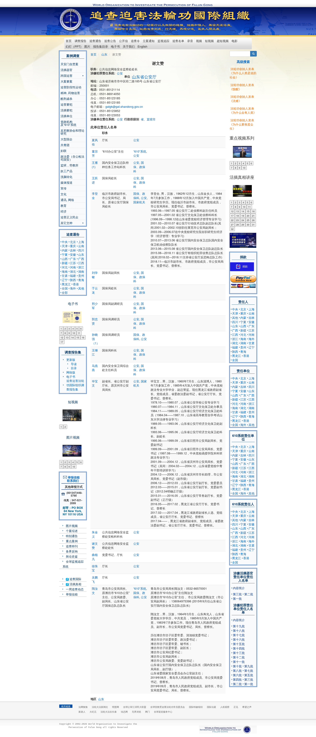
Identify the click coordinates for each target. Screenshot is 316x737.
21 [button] (253, 215)
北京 (73, 242)
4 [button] (73, 328)
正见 (236, 706)
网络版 (70, 372)
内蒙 (65, 250)
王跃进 (95, 180)
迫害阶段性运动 (71, 87)
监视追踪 (163, 41)
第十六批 (239, 639)
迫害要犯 (66, 104)
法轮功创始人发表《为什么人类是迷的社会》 (243, 73)
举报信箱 (72, 594)
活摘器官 (66, 70)
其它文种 (66, 223)
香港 (76, 284)
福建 (73, 275)
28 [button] (237, 224)
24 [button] (242, 220)
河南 (73, 267)
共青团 (65, 145)
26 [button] (253, 220)
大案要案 (66, 81)
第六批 (237, 675)
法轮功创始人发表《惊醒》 (242, 87)
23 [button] (237, 220)
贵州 (81, 275)
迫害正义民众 (69, 217)
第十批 (237, 666)
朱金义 (95, 534)
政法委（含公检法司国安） (72, 157)
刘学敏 (95, 274)
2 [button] (65, 328)
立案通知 (149, 41)
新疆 (65, 263)
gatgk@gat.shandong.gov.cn (124, 106)
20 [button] (248, 215)
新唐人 (82, 711)
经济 (63, 211)
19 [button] (242, 215)
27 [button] (232, 224)
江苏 (73, 263)
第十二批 (239, 657)
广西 (81, 259)
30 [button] (248, 224)
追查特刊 (72, 546)
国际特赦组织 (196, 706)
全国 (65, 288)
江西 (81, 263)
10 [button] (73, 333)
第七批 (248, 670)
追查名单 (178, 41)
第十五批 (239, 644)
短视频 (209, 41)
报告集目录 (100, 46)
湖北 (73, 271)
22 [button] (232, 220)
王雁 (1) (95, 164)
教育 (63, 205)
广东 (73, 259)
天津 (65, 246)
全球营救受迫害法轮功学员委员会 (167, 706)
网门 (147, 711)
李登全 (95, 195)
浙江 (81, 267)
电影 (234, 41)
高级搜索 (243, 61)
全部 (65, 292)
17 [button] (62, 342)
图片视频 (72, 525)
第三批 (237, 594)
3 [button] (69, 328)
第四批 (237, 679)
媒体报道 (66, 182)
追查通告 (95, 41)
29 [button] (242, 224)
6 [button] (81, 328)
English (142, 46)
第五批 (248, 675)
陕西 (73, 280)
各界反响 (72, 551)
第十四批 (239, 648)
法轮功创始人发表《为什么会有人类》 (243, 110)
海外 (73, 288)
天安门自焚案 (69, 64)
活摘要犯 (66, 110)
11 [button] (79, 333)
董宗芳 (95, 153)
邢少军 (95, 305)
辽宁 (65, 280)
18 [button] (237, 215)
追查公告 (110, 41)
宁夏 (65, 254)
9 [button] (69, 333)
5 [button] (77, 328)
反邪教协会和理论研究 (72, 131)
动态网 (124, 711)
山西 (65, 259)
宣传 (63, 188)
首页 (69, 41)
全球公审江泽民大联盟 (134, 706)
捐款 (245, 266)
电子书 (115, 46)
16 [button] (83, 337)
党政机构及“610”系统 (68, 123)
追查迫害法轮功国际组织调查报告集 (75, 384)
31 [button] (253, 224)
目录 (74, 368)
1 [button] (61, 328)
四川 (81, 250)
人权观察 (224, 706)
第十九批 (239, 626)
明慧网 (115, 706)
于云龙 (95, 290)
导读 (74, 364)
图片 (87, 46)
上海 (81, 242)
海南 (65, 271)
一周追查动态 (75, 589)
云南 (81, 246)
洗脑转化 (66, 176)
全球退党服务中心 (163, 711)
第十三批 (239, 652)
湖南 (81, 271)
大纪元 (93, 711)
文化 (63, 194)
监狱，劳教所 (69, 165)
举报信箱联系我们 (73, 479)
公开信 (123, 41)
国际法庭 (211, 706)
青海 (81, 280)
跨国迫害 (66, 75)
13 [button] (67, 337)
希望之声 (246, 706)
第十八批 (239, 630)
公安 (120, 73)
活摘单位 (66, 116)
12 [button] (62, 337)
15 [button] (77, 337)
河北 (65, 267)
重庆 (73, 246)
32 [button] (232, 229)
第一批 (237, 598)
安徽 (73, 254)
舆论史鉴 (72, 556)
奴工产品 (66, 171)
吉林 (73, 250)
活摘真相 (75, 584)
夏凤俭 (95, 142)
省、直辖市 (148, 119)
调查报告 (80, 41)
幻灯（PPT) (73, 46)
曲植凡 (95, 556)
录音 (190, 41)
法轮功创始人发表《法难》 (242, 98)
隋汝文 (95, 590)
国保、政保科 (139, 166)
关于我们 (129, 46)
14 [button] (72, 337)
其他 (81, 288)
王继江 (95, 352)
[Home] (71, 19)
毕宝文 (95, 383)
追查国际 (75, 579)
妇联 (63, 150)
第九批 (248, 666)
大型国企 (66, 139)
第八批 (237, 670)
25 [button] (248, 220)
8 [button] (65, 333)
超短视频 (223, 41)
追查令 (135, 41)
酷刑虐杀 (66, 98)
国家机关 (139, 202)
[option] (72, 315)
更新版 (70, 359)
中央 (65, 242)
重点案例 (72, 541)
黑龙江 (66, 284)
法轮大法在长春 (109, 711)
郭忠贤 (95, 321)
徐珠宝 (95, 568)
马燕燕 (95, 367)
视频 (199, 41)
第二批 (248, 594)
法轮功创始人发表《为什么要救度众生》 (242, 124)
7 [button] (61, 333)
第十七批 (239, 635)
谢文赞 (95, 545)
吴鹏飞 (95, 579)
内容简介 (239, 588)
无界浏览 (136, 711)
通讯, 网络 (67, 200)
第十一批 (239, 661)
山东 (81, 254)
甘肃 (65, 275)
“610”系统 (139, 151)
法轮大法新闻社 (100, 706)
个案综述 (72, 531)
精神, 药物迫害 (70, 93)
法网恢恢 (83, 706)
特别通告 (72, 536)
